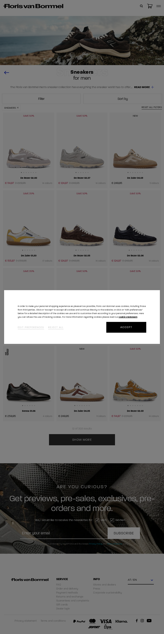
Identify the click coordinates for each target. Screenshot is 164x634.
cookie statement (128, 317)
